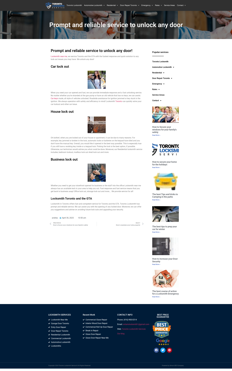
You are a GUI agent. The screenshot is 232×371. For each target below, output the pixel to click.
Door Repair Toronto (128, 5)
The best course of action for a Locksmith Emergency (165, 292)
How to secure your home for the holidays (164, 163)
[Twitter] (162, 350)
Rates (157, 5)
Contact (180, 5)
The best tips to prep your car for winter (164, 227)
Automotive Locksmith (93, 5)
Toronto (118, 101)
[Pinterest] (169, 350)
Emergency (146, 5)
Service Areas (169, 5)
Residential (111, 5)
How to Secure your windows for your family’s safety (164, 129)
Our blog (120, 333)
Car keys (54, 98)
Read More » (156, 135)
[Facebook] (156, 350)
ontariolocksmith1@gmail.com (136, 324)
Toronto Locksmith (74, 5)
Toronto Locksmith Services (134, 329)
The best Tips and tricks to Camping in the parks (165, 195)
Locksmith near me (59, 56)
